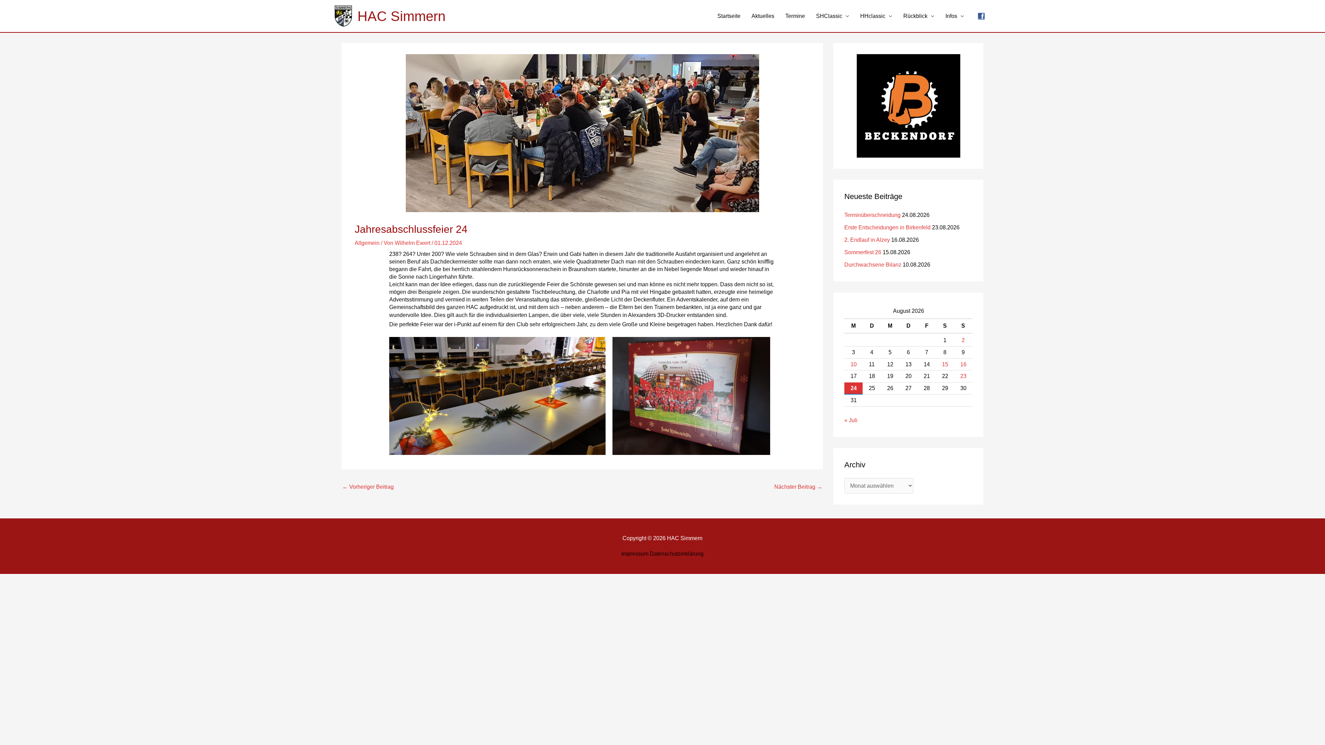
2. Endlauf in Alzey (867, 240)
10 (854, 364)
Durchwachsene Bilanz (872, 265)
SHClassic (829, 16)
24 (854, 388)
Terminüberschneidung (872, 215)
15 (945, 364)
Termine (795, 16)
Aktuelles (763, 16)
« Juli (850, 420)
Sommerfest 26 (862, 252)
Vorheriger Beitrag (368, 487)
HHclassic (872, 16)
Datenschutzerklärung (677, 554)
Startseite (728, 16)
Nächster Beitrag (798, 487)
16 (963, 364)
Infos (951, 16)
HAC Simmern (401, 16)
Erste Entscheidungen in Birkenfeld (887, 227)
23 (963, 376)
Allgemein (367, 243)
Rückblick (915, 16)
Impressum (634, 554)
